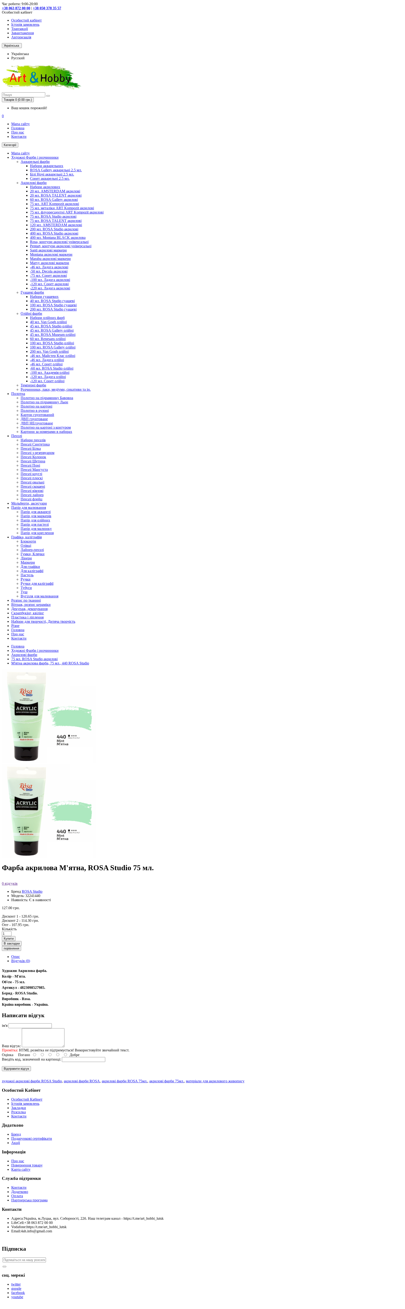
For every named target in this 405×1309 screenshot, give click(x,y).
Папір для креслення (37, 533)
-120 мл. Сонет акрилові (49, 284)
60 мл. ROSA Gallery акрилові (54, 200)
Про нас (17, 132)
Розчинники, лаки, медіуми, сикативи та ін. (56, 389)
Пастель (27, 575)
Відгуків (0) (20, 961)
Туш (24, 592)
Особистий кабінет (26, 20)
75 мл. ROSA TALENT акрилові (56, 221)
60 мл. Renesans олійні (48, 339)
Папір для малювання (28, 508)
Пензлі (16, 436)
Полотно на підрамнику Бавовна (47, 398)
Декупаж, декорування (29, 609)
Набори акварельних (46, 166)
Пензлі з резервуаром (37, 453)
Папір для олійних (35, 520)
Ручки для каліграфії (37, 583)
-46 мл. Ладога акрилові (49, 267)
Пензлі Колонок (33, 457)
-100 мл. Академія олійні (49, 373)
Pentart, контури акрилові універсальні (60, 246)
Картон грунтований (37, 415)
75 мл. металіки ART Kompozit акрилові (62, 208)
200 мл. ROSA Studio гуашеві (53, 309)
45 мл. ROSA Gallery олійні (52, 330)
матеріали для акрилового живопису (215, 1081)
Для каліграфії (32, 571)
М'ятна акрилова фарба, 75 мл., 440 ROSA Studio (50, 663)
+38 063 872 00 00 (16, 8)
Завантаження (22, 33)
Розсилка (18, 1112)
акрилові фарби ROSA (82, 1081)
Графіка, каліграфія (26, 537)
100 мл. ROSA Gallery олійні (52, 347)
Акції (15, 1143)
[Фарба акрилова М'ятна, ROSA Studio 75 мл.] (49, 856)
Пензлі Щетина (33, 461)
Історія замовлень (25, 24)
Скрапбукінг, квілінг (27, 613)
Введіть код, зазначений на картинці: (31, 1059)
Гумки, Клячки (33, 554)
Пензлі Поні (30, 465)
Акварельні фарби (35, 162)
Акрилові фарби (34, 183)
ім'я (5, 1026)
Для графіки (30, 567)
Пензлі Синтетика (35, 444)
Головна (17, 128)
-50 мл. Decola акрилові (49, 271)
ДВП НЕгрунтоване (37, 423)
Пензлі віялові (32, 491)
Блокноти (28, 541)
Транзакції (19, 29)
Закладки (18, 1108)
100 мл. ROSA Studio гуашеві (53, 305)
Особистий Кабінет (26, 1099)
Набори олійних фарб (47, 318)
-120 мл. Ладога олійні (48, 377)
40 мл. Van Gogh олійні (48, 322)
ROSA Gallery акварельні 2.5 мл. (56, 170)
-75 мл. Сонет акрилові (48, 276)
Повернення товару (27, 1165)
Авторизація (21, 37)
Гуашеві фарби (32, 292)
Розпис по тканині (26, 600)
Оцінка (7, 1055)
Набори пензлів (33, 440)
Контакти (18, 137)
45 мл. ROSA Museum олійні (52, 335)
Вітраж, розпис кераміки (31, 605)
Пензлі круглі (31, 474)
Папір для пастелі (35, 524)
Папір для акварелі (36, 512)
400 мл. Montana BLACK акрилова (58, 238)
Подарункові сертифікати (31, 1138)
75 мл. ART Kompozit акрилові (54, 204)
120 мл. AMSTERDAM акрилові (56, 225)
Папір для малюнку (36, 529)
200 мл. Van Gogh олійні (49, 351)
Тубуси (26, 588)
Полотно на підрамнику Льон (44, 402)
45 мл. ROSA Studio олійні (51, 326)
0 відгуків (10, 883)
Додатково (19, 1192)
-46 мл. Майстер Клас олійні (52, 356)
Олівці (26, 546)
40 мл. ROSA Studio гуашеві (52, 301)
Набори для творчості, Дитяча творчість (43, 621)
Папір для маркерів (36, 516)
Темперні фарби (33, 385)
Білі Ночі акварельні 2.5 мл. (52, 174)
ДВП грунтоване (34, 419)
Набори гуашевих (44, 297)
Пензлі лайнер (32, 495)
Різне (15, 626)
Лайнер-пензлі (32, 550)
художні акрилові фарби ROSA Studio (32, 1081)
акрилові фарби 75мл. (166, 1081)
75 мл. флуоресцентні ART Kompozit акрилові (67, 212)
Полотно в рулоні (35, 411)
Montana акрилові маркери (51, 254)
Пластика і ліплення (27, 617)
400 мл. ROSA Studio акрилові (54, 233)
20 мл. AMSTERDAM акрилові (55, 191)
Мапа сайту (20, 124)
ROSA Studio (32, 891)
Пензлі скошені (33, 486)
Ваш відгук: (11, 1046)
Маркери (28, 562)
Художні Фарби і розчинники (35, 157)
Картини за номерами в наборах (46, 432)
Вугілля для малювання (39, 596)
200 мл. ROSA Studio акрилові (54, 229)
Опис (15, 957)
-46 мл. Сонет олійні (46, 364)
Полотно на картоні (36, 406)
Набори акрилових (45, 187)
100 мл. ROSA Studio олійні (52, 343)
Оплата (17, 1196)
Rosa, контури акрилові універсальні (59, 242)
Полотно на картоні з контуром (46, 427)
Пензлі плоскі (32, 478)
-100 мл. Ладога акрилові (50, 280)
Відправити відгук (16, 1068)
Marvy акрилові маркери (49, 263)
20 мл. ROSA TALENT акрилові (56, 195)
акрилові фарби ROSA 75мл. (124, 1081)
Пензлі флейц (31, 499)
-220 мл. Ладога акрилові (50, 288)
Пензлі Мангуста (34, 470)
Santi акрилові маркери (48, 250)
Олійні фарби (31, 313)
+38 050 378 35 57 (47, 8)
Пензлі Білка (31, 448)
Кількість (9, 929)
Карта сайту (20, 1169)
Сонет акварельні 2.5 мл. (50, 178)
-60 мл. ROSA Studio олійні (51, 368)
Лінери (26, 558)
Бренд (16, 1134)
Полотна (18, 394)
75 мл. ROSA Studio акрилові (53, 216)
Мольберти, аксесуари (29, 503)
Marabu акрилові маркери (50, 259)
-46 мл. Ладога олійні (47, 360)
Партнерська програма (29, 1200)
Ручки (25, 579)
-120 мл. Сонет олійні (47, 381)
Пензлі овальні (32, 482)
